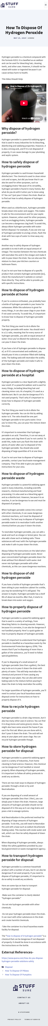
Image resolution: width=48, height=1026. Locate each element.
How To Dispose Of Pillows (17, 970)
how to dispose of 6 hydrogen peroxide (24, 936)
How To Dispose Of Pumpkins (18, 974)
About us (24, 1003)
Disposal (9, 967)
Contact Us (24, 997)
